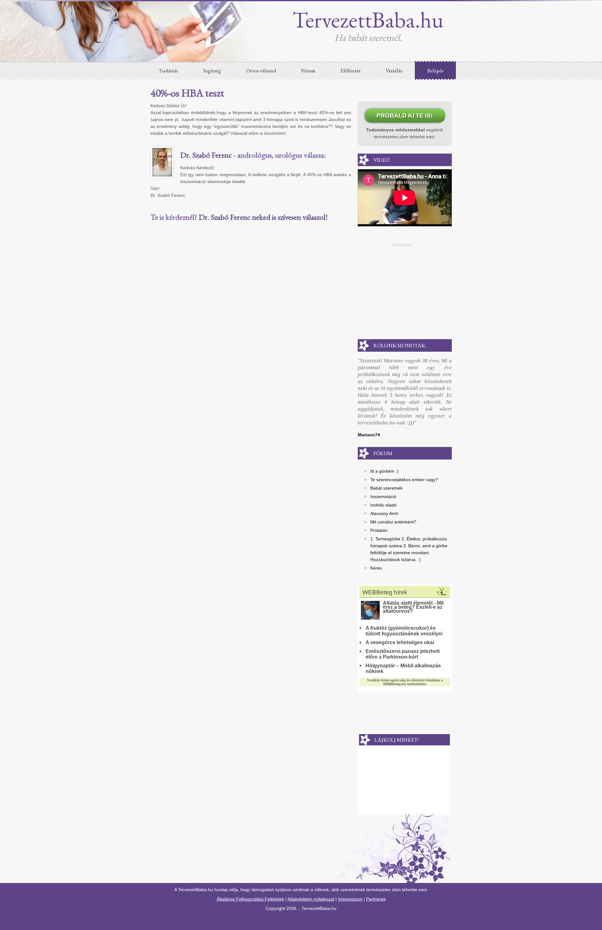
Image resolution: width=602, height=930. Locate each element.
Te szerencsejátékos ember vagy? (404, 479)
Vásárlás (394, 70)
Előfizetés (351, 70)
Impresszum (350, 898)
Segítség (212, 70)
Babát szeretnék (386, 488)
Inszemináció (383, 496)
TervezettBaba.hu (368, 19)
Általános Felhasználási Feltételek (250, 898)
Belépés (435, 70)
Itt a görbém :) (384, 471)
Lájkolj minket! (397, 739)
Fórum (308, 70)
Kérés (376, 567)
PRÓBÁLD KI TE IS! (405, 115)
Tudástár (168, 70)
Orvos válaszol (261, 70)
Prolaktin (379, 530)
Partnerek (376, 898)
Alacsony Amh (384, 513)
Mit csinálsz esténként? (393, 521)
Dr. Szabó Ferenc (206, 155)
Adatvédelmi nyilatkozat (311, 898)
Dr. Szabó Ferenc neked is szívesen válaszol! (263, 217)
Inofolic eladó (383, 504)
